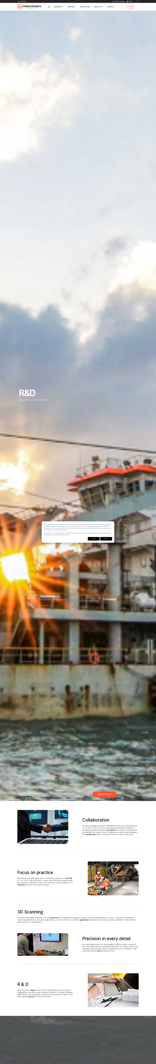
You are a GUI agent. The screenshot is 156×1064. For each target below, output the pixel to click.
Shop (127, 6)
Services (71, 7)
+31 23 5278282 (21, 1)
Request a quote (105, 794)
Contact (110, 7)
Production (85, 7)
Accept (93, 538)
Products (58, 7)
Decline (106, 538)
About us (97, 7)
